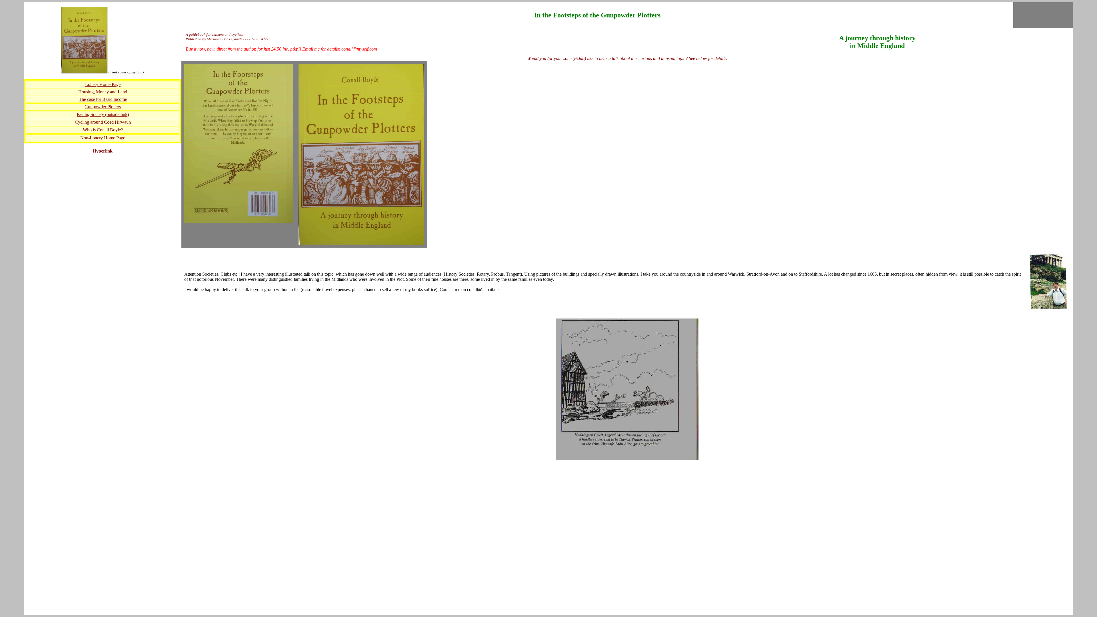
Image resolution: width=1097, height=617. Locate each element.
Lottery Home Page (103, 84)
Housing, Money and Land (102, 91)
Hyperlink (103, 151)
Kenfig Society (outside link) (103, 114)
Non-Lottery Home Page (102, 137)
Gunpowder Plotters (103, 106)
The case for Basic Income (103, 99)
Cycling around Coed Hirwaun (103, 122)
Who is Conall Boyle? (103, 129)
